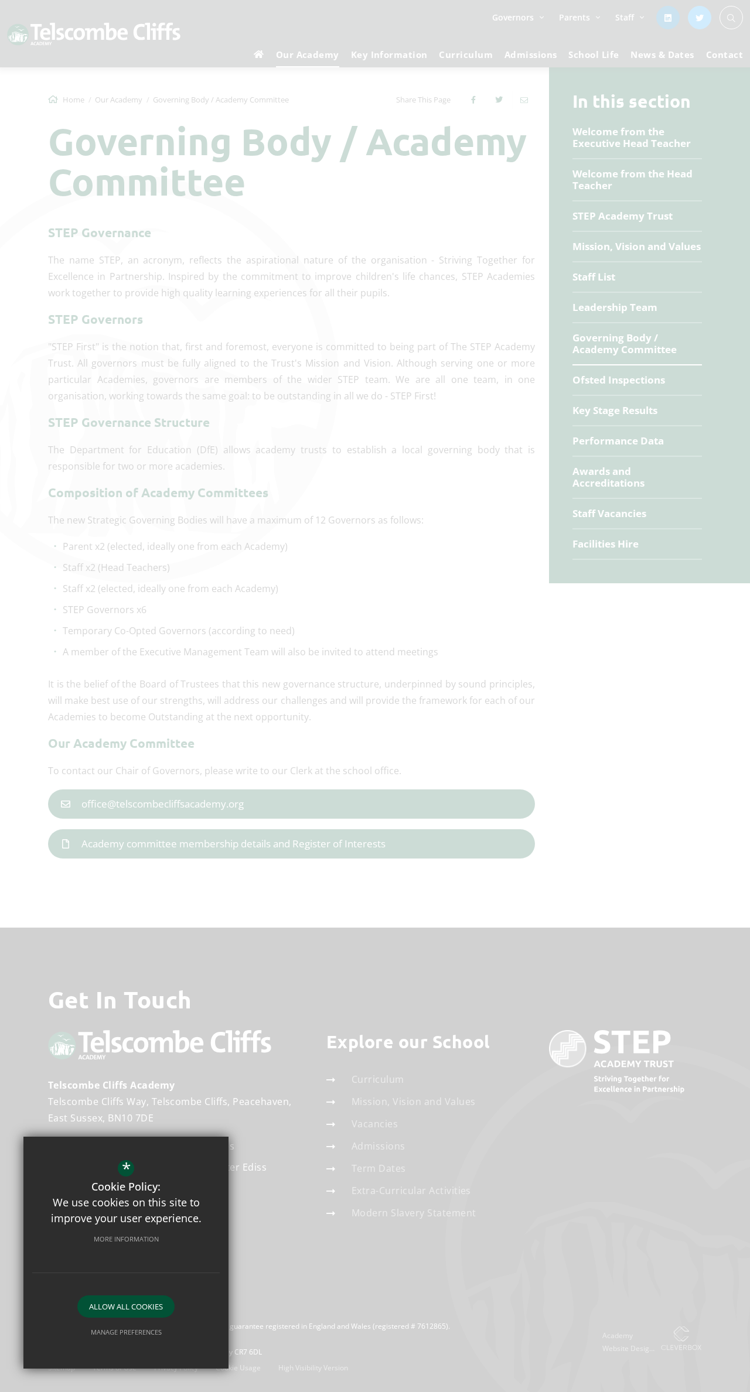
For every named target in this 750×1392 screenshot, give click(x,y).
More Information (126, 1238)
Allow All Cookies (126, 1306)
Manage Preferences (126, 1332)
